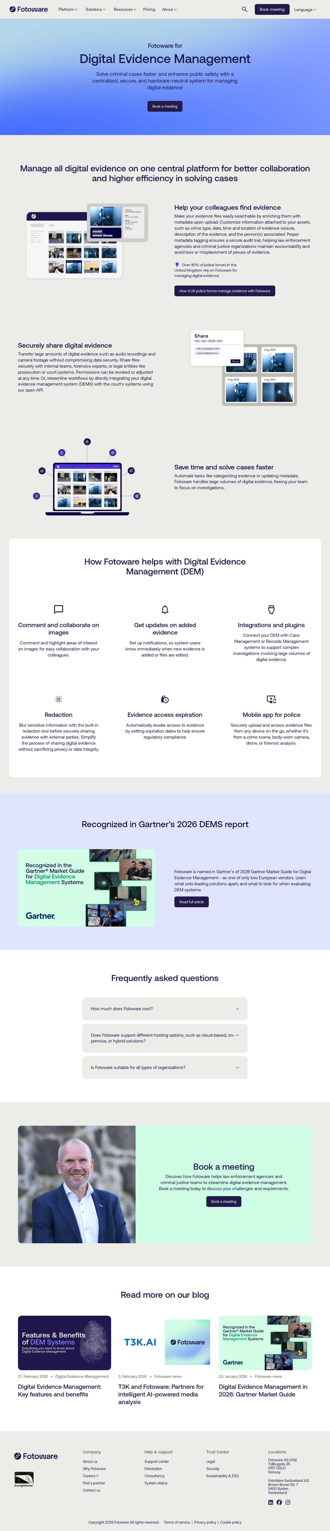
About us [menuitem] (90, 1461)
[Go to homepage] (28, 12)
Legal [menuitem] (210, 1461)
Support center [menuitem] (157, 1461)
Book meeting (272, 9)
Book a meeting (165, 106)
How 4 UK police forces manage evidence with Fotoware (224, 291)
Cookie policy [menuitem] (231, 1522)
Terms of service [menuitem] (177, 1522)
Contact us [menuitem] (91, 1490)
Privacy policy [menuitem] (205, 1522)
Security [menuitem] (212, 1469)
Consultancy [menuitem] (155, 1476)
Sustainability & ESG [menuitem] (222, 1476)
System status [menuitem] (156, 1483)
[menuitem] (270, 1503)
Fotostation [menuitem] (153, 1469)
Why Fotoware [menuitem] (94, 1469)
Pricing (149, 9)
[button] (305, 9)
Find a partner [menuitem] (94, 1483)
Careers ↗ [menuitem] (90, 1476)
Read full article (191, 902)
